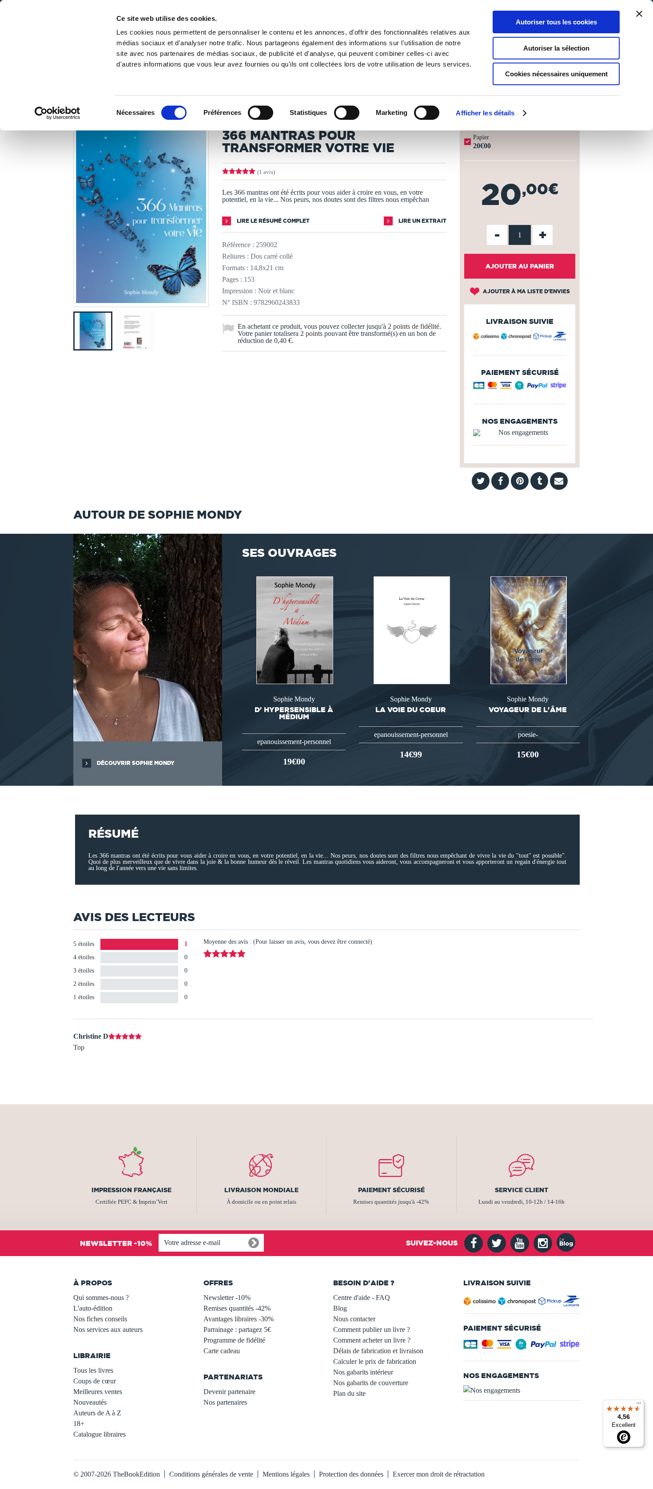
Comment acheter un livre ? (371, 1340)
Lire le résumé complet (272, 221)
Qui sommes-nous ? (101, 1297)
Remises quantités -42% (237, 1308)
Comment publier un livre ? (371, 1329)
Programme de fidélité (234, 1340)
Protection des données (351, 1474)
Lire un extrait (421, 221)
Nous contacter (354, 1319)
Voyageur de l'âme (528, 709)
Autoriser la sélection (556, 48)
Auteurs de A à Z (97, 1413)
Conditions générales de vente (211, 1474)
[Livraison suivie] (519, 337)
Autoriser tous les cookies (556, 22)
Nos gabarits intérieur (363, 1372)
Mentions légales (286, 1474)
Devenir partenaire (229, 1391)
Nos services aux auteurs (108, 1329)
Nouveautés (90, 1402)
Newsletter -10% (227, 1297)
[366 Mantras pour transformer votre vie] (141, 300)
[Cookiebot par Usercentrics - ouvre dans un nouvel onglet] (57, 113)
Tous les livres (93, 1370)
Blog (340, 1308)
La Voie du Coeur (410, 709)
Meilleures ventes (97, 1391)
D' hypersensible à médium (294, 713)
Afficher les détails (485, 113)
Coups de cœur (94, 1381)
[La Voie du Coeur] (411, 629)
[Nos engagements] (519, 432)
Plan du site (349, 1393)
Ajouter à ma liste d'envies (526, 291)
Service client (521, 1190)
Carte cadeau (221, 1351)
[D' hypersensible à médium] (294, 629)
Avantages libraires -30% (238, 1319)
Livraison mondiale (261, 1190)
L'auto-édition (92, 1308)
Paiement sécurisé (391, 1190)
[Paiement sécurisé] (519, 387)
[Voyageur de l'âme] (528, 629)
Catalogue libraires (99, 1434)
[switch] (260, 113)
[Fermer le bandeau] (639, 14)
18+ (78, 1423)
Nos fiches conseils (100, 1319)
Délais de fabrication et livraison (378, 1351)
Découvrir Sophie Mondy (135, 763)
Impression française (131, 1190)
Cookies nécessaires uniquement (556, 74)
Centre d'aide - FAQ (361, 1297)
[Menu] (638, 1405)
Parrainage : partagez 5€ (237, 1329)
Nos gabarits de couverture (370, 1383)
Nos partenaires (225, 1402)
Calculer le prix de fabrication (374, 1361)
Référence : (238, 244)
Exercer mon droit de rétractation (439, 1474)
